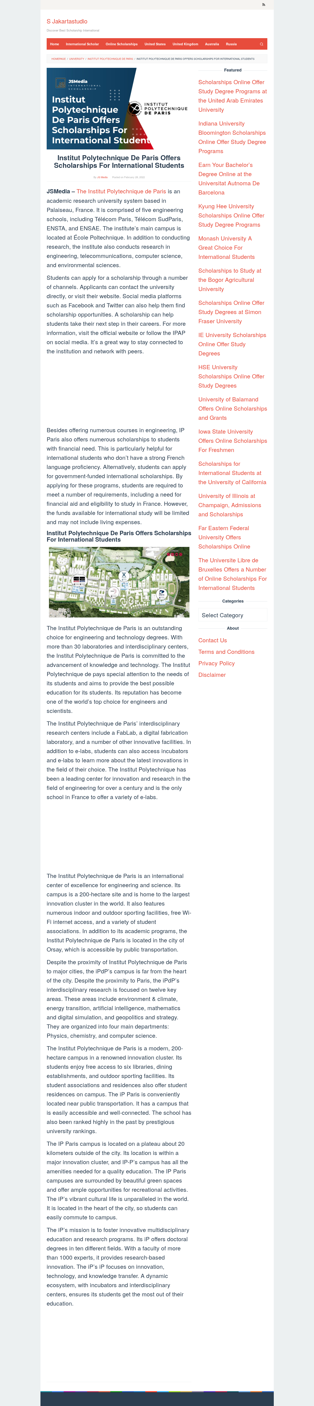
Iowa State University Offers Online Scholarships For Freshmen (232, 440)
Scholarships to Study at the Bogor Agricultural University (229, 279)
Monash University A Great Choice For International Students (226, 247)
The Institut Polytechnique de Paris (121, 191)
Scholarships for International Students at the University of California (232, 472)
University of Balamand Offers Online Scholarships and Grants (232, 408)
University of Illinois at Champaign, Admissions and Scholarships (229, 504)
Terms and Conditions (226, 651)
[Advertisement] (119, 391)
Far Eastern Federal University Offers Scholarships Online (224, 536)
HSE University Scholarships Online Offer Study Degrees (231, 376)
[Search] (261, 44)
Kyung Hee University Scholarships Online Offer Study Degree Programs (231, 215)
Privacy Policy (216, 663)
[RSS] (263, 5)
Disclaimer (212, 674)
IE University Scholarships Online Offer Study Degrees (232, 343)
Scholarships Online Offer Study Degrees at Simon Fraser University (231, 311)
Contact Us (212, 640)
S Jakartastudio (67, 21)
